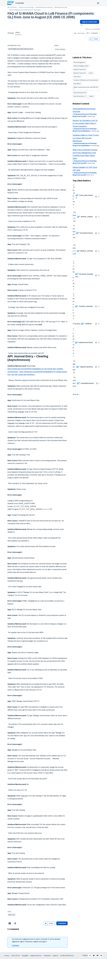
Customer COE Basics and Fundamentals (85, 80)
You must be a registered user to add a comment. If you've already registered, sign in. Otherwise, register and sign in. (36, 940)
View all (75, 394)
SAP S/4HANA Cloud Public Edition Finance (20, 49)
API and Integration (79, 62)
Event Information (79, 92)
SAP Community (12, 7)
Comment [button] (62, 923)
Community (19, 3)
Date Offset (77, 83)
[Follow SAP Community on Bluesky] (94, 955)
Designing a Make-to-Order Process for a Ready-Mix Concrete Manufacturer (86, 138)
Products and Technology (26, 7)
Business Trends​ (78, 73)
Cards (90, 73)
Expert (91, 96)
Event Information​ (79, 96)
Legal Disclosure (35, 955)
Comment (15, 945)
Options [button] (81, 25)
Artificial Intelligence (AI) (80, 66)
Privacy (6, 955)
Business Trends (78, 69)
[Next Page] (87, 98)
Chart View (77, 76)
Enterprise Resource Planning (43, 7)
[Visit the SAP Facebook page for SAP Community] (90, 955)
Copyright (25, 955)
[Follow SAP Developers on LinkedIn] (101, 955)
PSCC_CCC (11, 915)
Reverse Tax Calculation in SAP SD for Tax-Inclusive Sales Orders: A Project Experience (85, 123)
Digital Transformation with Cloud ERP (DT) (86, 87)
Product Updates (60, 49)
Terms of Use (15, 955)
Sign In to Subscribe (89, 22)
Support (55, 955)
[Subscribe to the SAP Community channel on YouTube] (97, 955)
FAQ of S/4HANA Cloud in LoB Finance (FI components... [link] (25, 10)
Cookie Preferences (67, 955)
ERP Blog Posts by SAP (60, 7)
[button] (90, 39)
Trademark (47, 955)
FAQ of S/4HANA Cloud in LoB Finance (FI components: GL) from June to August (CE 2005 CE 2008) (51, 15)
